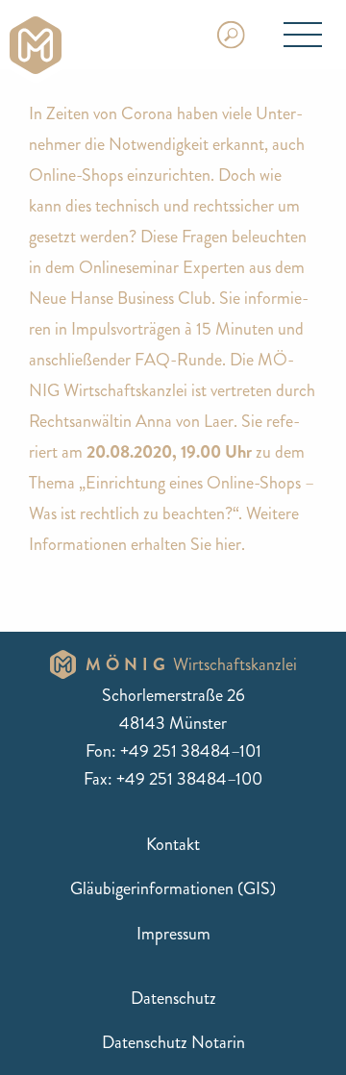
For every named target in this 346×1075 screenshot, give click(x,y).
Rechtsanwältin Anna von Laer (131, 421)
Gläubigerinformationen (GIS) (173, 888)
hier (228, 544)
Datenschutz (173, 998)
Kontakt (173, 844)
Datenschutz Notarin (173, 1042)
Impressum (173, 933)
